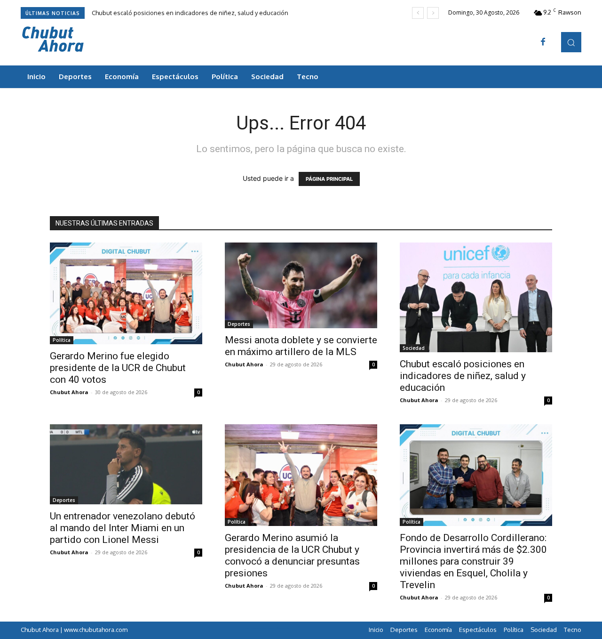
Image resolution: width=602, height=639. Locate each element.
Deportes (239, 324)
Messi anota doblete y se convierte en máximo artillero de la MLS (301, 345)
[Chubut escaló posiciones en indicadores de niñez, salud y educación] (476, 297)
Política (62, 340)
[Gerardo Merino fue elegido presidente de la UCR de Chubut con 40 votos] (126, 293)
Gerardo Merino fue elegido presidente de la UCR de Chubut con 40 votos (118, 367)
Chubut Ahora (69, 392)
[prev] (418, 13)
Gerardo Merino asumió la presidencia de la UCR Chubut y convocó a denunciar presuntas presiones (292, 555)
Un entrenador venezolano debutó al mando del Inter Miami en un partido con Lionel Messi (122, 527)
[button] (571, 42)
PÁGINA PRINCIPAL (329, 179)
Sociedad (414, 348)
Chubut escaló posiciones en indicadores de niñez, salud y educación (190, 12)
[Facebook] (543, 42)
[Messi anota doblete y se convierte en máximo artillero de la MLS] (301, 285)
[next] (433, 13)
